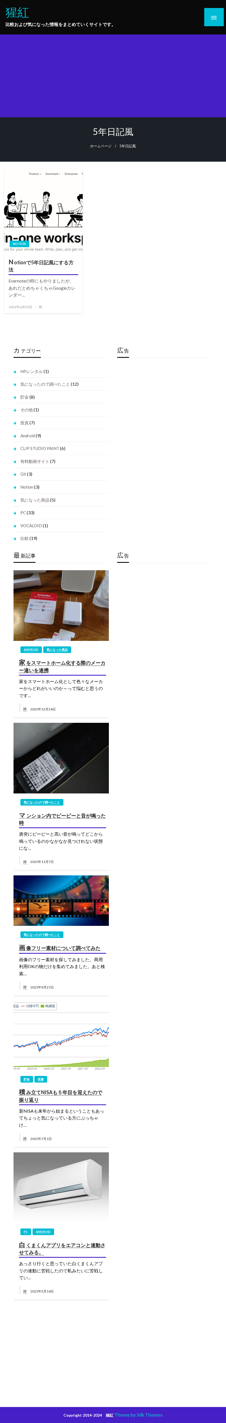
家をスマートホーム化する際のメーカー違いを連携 (62, 665)
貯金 (24, 397)
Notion (19, 244)
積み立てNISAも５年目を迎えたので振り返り (60, 1095)
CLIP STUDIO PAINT (39, 448)
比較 (24, 538)
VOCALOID (31, 525)
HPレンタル (31, 371)
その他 (26, 409)
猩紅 (17, 12)
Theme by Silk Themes (138, 1415)
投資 (24, 422)
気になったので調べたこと (45, 384)
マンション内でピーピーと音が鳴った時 (62, 818)
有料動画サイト (34, 461)
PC (23, 512)
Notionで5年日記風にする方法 (41, 265)
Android (27, 435)
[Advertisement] (113, 75)
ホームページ (101, 146)
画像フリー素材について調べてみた (59, 947)
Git (23, 473)
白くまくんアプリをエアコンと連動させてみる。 (62, 1248)
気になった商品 (34, 499)
